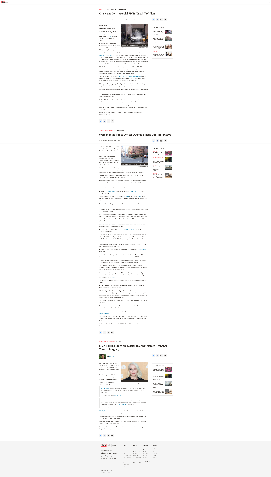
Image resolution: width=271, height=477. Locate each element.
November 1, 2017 (118, 395)
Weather (125, 466)
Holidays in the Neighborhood (139, 462)
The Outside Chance (137, 449)
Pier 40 (139, 196)
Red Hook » (155, 165)
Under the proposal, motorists (106, 55)
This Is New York (136, 461)
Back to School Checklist (138, 448)
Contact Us (155, 451)
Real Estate (126, 461)
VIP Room (136, 311)
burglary (113, 277)
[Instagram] (143, 455)
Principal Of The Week (137, 459)
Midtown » (155, 51)
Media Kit (155, 457)
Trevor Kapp (112, 355)
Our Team (155, 453)
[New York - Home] (4, 2)
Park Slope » (156, 30)
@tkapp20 (111, 356)
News (29, 2)
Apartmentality (136, 453)
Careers (154, 455)
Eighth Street (142, 249)
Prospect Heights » (157, 36)
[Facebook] (143, 449)
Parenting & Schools (127, 457)
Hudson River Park (135, 191)
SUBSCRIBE (147, 461)
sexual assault (125, 196)
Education (125, 451)
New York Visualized (137, 451)
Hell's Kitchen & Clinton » (158, 158)
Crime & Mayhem (110, 9)
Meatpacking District (104, 313)
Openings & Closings (137, 457)
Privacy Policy (109, 470)
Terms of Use (103, 470)
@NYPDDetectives (123, 400)
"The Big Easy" (103, 411)
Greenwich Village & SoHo (107, 130)
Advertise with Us (156, 449)
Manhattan (102, 9)
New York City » (156, 173)
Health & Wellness (127, 455)
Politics (116, 9)
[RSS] (143, 457)
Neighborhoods (21, 2)
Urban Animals (126, 464)
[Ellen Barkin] (134, 371)
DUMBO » (155, 151)
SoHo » (154, 44)
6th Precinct (111, 191)
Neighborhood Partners (157, 448)
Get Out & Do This (136, 455)
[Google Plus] (143, 453)
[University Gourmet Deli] (134, 154)
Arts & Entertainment (128, 448)
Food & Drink (126, 453)
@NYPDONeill (113, 400)
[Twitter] (143, 448)
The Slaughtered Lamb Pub (129, 229)
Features (35, 2)
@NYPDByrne (105, 388)
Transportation (122, 9)
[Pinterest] (143, 451)
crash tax (108, 36)
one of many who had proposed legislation (130, 76)
